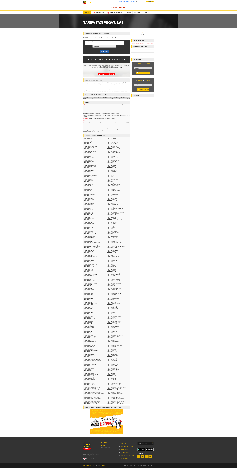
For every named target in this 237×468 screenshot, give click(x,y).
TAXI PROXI (102, 465)
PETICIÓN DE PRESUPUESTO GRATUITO (142, 54)
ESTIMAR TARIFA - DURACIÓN (127, 446)
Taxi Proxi (90, 2)
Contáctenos (137, 12)
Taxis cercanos (99, 12)
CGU (93, 465)
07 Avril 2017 (104, 445)
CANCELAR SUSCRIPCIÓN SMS (127, 455)
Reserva (87, 12)
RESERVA (131, 465)
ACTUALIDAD (123, 443)
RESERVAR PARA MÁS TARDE (140, 51)
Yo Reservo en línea (105, 74)
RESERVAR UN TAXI (125, 449)
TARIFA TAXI (141, 23)
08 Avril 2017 (104, 442)
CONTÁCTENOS (124, 458)
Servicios (147, 12)
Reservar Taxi (150, 1)
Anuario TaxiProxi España (116, 12)
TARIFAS (129, 12)
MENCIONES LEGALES (87, 465)
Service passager (149, 23)
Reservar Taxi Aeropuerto (143, 72)
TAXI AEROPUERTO (125, 452)
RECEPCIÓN (135, 23)
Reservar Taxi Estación (144, 89)
